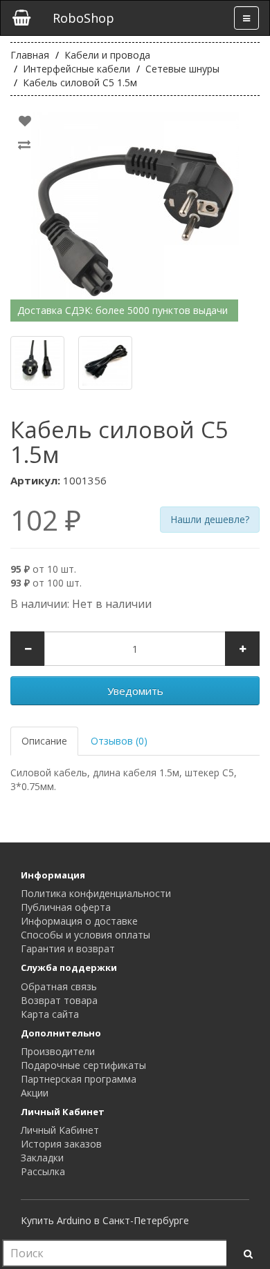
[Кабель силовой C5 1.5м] (135, 216)
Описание (44, 740)
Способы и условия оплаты (85, 934)
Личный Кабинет (60, 1130)
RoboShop (83, 18)
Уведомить (135, 691)
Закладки (42, 1157)
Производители (58, 1051)
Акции (34, 1092)
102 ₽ (45, 520)
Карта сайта (50, 1014)
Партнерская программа (78, 1078)
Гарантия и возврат (68, 948)
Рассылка (43, 1171)
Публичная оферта (66, 907)
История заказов (61, 1143)
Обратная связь (59, 986)
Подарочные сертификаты (83, 1065)
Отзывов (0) (119, 740)
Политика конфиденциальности (96, 893)
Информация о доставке (79, 920)
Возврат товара (59, 1000)
